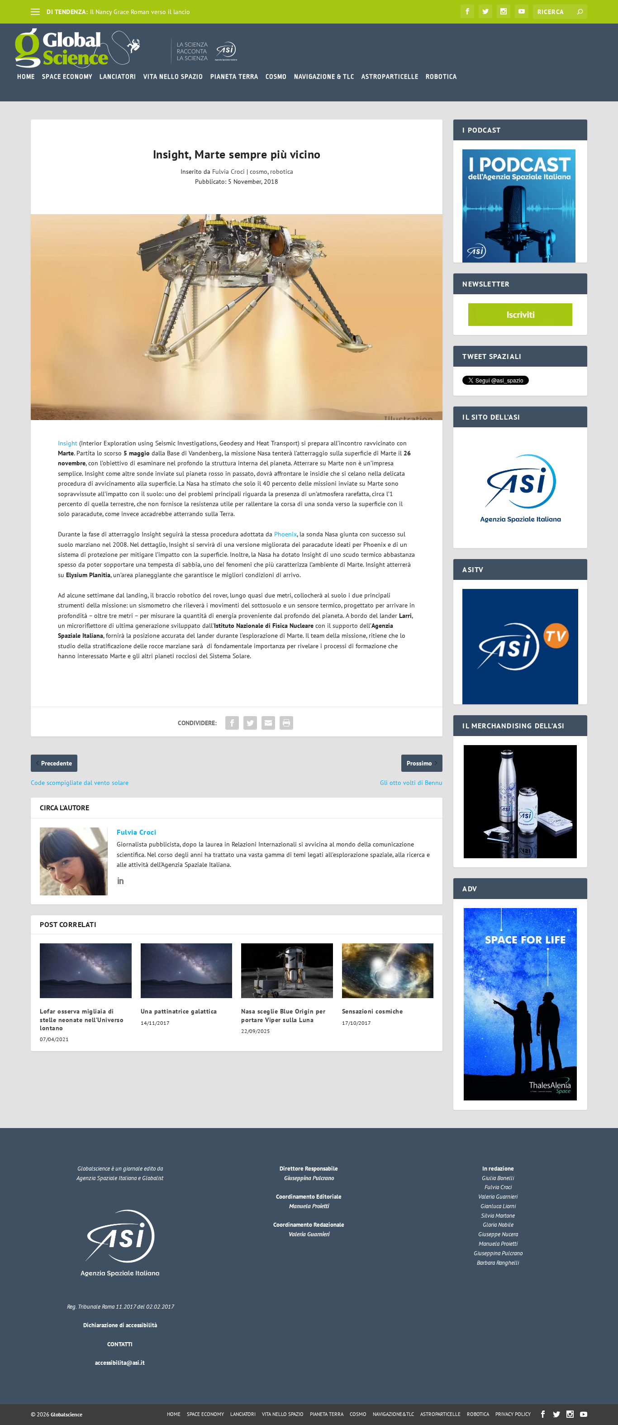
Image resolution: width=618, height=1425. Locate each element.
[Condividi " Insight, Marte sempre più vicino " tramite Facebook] (232, 723)
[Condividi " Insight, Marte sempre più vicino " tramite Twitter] (250, 723)
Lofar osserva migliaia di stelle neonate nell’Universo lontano (82, 1019)
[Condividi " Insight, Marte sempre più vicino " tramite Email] (268, 723)
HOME (26, 76)
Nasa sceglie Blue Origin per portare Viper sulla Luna (283, 1015)
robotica (281, 171)
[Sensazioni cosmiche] (388, 970)
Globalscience (66, 1414)
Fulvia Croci (228, 171)
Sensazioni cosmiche (372, 1011)
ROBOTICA (441, 76)
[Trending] (35, 11)
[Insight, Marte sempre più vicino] (236, 317)
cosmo (258, 171)
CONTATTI (120, 1344)
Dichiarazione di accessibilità (120, 1325)
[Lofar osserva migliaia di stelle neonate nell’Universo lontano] (86, 970)
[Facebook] (467, 11)
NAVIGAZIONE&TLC (393, 1414)
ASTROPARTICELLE (389, 76)
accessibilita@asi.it (120, 1363)
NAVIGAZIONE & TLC (324, 76)
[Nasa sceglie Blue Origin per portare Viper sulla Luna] (287, 970)
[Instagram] (503, 11)
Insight (67, 443)
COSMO (276, 76)
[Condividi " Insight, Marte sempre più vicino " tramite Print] (286, 723)
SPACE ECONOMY (67, 76)
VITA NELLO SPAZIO (173, 76)
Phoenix (284, 534)
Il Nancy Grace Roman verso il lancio (140, 12)
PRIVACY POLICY (513, 1414)
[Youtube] (521, 11)
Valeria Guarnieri (309, 1234)
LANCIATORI (118, 76)
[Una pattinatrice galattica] (187, 970)
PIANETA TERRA (234, 76)
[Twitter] (485, 11)
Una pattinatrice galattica (179, 1011)
